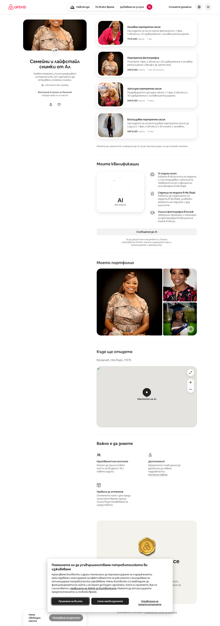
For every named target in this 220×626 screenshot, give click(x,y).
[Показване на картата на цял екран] (190, 372)
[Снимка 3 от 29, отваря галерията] (180, 318)
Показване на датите (66, 617)
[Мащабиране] (190, 382)
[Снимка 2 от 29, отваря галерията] (180, 285)
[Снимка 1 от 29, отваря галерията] (129, 302)
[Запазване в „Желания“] (59, 104)
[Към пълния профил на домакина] (120, 192)
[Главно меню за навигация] (208, 6)
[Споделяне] (50, 104)
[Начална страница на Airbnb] (17, 7)
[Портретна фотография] (147, 63)
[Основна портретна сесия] (147, 33)
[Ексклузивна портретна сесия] (147, 125)
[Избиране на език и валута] (199, 6)
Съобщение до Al (146, 231)
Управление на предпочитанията (149, 603)
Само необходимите (110, 601)
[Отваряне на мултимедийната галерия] (54, 35)
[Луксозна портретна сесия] (147, 94)
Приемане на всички (70, 601)
